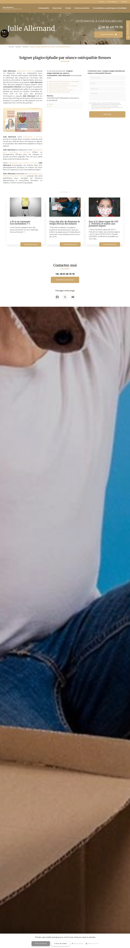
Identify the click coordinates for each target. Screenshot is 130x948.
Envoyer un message (65, 280)
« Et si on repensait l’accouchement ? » (20, 222)
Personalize (78, 943)
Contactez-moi (107, 34)
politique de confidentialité (102, 108)
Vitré (50, 106)
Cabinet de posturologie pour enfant (61, 90)
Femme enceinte (82, 8)
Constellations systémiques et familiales (110, 8)
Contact (124, 2)
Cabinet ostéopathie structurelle (59, 92)
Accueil (101, 2)
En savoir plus (30, 244)
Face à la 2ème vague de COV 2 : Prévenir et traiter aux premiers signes (103, 223)
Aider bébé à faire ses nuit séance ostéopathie (64, 81)
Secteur (18, 47)
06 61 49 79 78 (112, 27)
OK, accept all (41, 943)
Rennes (25, 47)
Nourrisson (57, 8)
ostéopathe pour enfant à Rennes (22, 163)
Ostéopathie (43, 8)
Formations (111, 2)
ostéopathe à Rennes (26, 71)
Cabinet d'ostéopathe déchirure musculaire (63, 85)
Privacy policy (93, 943)
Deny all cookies (61, 943)
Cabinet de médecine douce (58, 88)
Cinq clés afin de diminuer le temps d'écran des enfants (64, 222)
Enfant (68, 8)
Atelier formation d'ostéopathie (59, 83)
